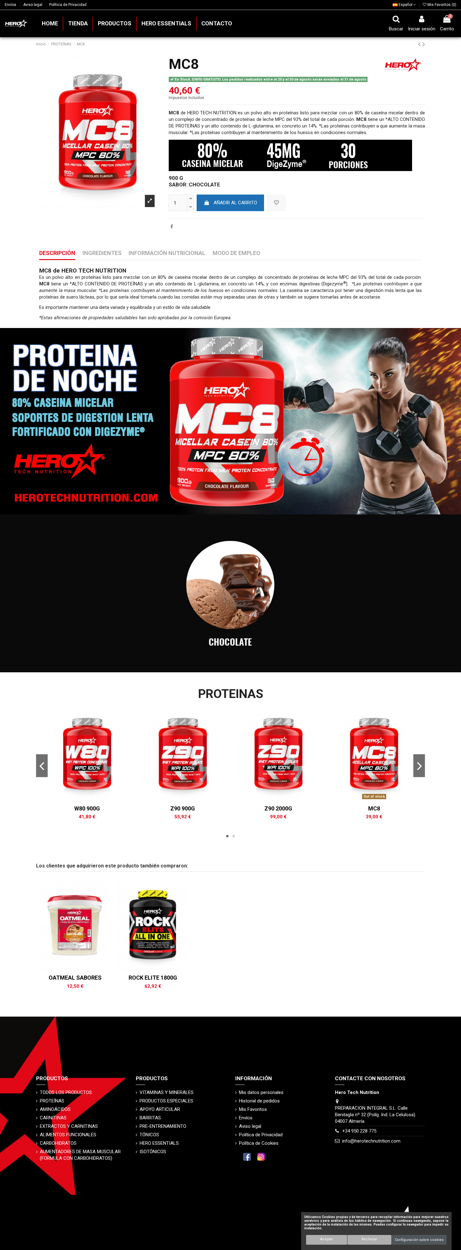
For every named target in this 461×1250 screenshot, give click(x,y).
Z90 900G (182, 808)
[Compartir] (171, 227)
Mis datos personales (261, 1092)
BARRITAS (150, 1118)
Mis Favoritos (253, 1109)
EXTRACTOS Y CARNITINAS (69, 1126)
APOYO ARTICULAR (160, 1109)
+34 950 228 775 (359, 1131)
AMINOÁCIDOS (55, 1109)
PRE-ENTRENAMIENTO (163, 1126)
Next (419, 765)
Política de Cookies (258, 1143)
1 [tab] (227, 836)
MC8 (374, 808)
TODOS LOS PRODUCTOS (66, 1092)
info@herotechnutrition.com (371, 1141)
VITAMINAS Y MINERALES (166, 1092)
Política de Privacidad (68, 5)
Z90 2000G (278, 808)
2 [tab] (233, 836)
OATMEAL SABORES (75, 977)
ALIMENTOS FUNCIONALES (68, 1135)
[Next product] (423, 44)
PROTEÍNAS (52, 1101)
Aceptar (326, 1239)
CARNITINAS (53, 1118)
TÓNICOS (149, 1135)
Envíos (11, 5)
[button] (114, 24)
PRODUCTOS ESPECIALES (166, 1101)
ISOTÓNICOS (153, 1151)
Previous (42, 765)
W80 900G (87, 808)
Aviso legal (33, 5)
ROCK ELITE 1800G (153, 977)
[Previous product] (420, 44)
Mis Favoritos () (441, 5)
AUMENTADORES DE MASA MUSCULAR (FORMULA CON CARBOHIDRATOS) (80, 1155)
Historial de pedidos (259, 1101)
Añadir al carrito (235, 203)
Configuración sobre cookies (419, 1240)
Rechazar (369, 1239)
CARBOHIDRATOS (58, 1143)
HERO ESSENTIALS (159, 1143)
